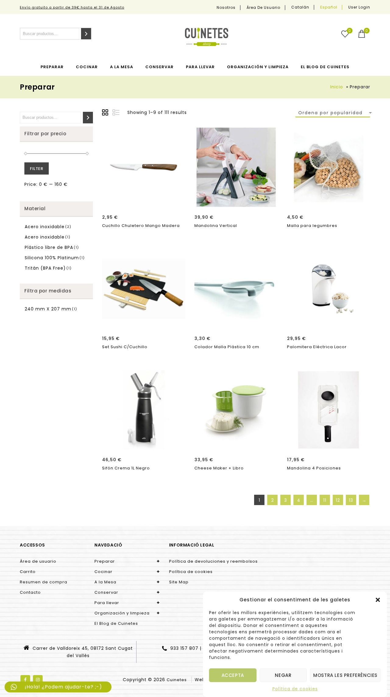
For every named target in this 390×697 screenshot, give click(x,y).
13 (351, 500)
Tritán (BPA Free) (45, 268)
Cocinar (87, 67)
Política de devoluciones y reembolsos (213, 561)
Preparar (52, 67)
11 (324, 500)
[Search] (86, 33)
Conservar (159, 67)
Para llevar (200, 67)
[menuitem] (300, 7)
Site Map (179, 582)
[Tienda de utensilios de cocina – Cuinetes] (206, 37)
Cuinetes (177, 680)
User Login (359, 7)
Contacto (30, 592)
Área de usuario (263, 7)
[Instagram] (38, 680)
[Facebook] (25, 680)
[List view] (116, 113)
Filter (36, 169)
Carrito (28, 572)
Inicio (336, 87)
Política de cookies (295, 689)
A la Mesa (121, 67)
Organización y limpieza (258, 67)
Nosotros (226, 7)
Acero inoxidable (45, 227)
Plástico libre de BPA (49, 247)
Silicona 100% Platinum (52, 258)
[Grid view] (106, 113)
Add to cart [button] (144, 202)
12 (338, 500)
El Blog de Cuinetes (325, 67)
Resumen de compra (43, 582)
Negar (283, 675)
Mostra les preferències (345, 675)
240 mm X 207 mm (48, 309)
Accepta (233, 675)
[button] (378, 600)
